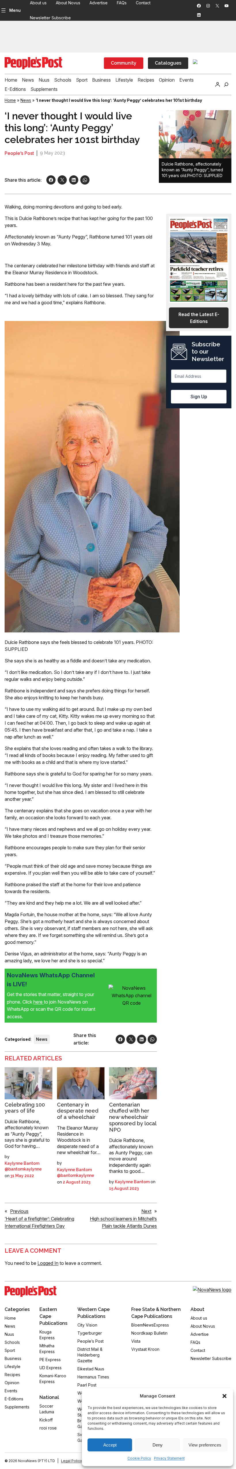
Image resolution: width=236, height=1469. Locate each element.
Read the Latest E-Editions (198, 317)
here (38, 1002)
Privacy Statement (169, 1458)
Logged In (47, 1263)
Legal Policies (73, 1461)
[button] (224, 1396)
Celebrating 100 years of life (25, 1108)
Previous (19, 1211)
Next (146, 1211)
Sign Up (199, 396)
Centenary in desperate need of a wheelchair (77, 1111)
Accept (110, 1444)
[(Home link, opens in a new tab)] (30, 1291)
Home (10, 100)
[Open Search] (226, 84)
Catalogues (168, 63)
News (25, 100)
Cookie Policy (139, 1458)
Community (123, 63)
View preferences (205, 1444)
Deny (158, 1444)
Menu (15, 10)
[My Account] (217, 84)
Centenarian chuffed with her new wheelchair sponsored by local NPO (132, 1117)
